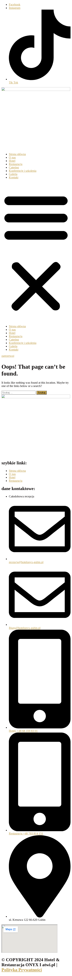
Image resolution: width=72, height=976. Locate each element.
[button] (36, 252)
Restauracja (15, 164)
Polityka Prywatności (21, 969)
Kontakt (13, 177)
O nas (12, 157)
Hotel (12, 160)
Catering (14, 167)
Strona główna (17, 154)
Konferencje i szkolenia (22, 170)
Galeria (13, 174)
